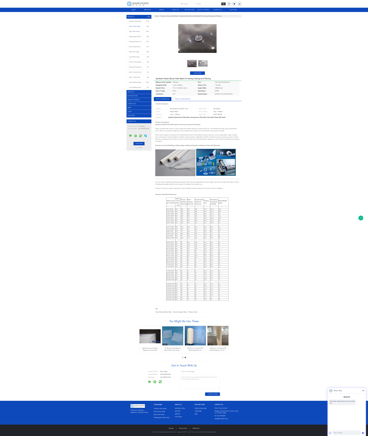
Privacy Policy (183, 428)
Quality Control (203, 9)
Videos (161, 9)
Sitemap (171, 428)
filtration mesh (192, 312)
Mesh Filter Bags (139, 52)
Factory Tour (189, 9)
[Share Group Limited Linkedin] (240, 4)
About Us (175, 9)
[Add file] (330, 433)
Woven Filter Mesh (139, 26)
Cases (129, 111)
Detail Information (162, 99)
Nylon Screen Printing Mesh (139, 72)
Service (177, 414)
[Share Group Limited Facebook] (229, 4)
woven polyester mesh (180, 312)
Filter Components (139, 77)
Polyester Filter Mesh (139, 21)
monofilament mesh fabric (164, 312)
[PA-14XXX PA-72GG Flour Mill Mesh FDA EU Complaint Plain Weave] (150, 336)
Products (147, 9)
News (129, 107)
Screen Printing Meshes (139, 62)
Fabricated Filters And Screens (139, 41)
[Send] (363, 433)
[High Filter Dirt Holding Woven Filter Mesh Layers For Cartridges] (217, 336)
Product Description (182, 99)
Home (133, 9)
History (177, 411)
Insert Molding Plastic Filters (139, 82)
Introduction (180, 408)
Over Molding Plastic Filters (139, 87)
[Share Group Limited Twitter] (234, 4)
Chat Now (233, 9)
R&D (196, 414)
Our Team (178, 416)
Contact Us (217, 9)
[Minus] (363, 391)
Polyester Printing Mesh (139, 67)
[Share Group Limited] (130, 136)
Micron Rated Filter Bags (139, 46)
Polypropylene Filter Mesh (139, 36)
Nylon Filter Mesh (139, 31)
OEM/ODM (198, 411)
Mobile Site (196, 428)
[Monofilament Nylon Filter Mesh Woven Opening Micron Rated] (172, 336)
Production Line (200, 408)
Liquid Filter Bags (139, 57)
